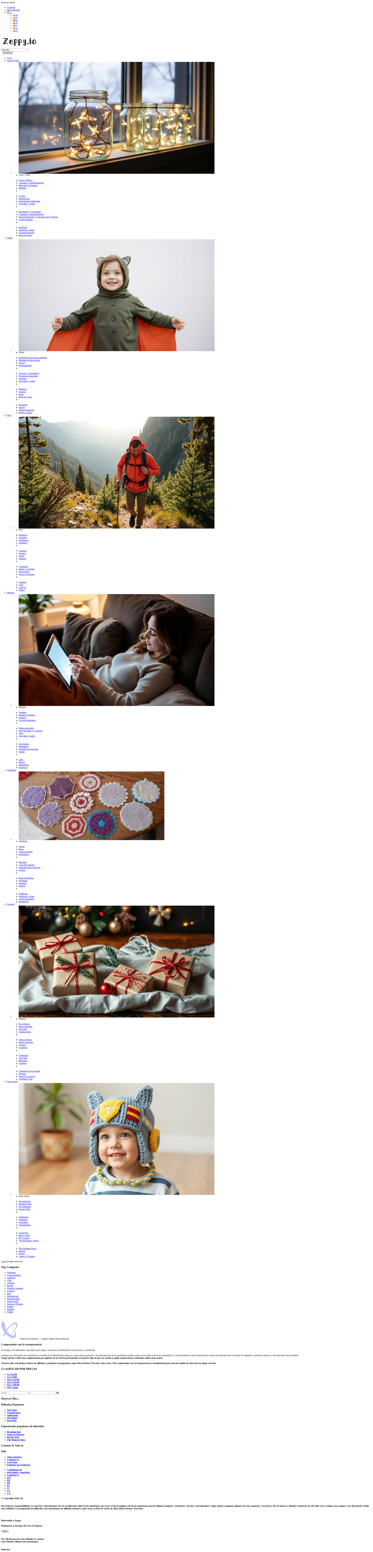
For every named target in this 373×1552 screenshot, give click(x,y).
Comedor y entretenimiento (31, 183)
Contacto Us (13, 1459)
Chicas (22, 363)
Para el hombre (25, 1026)
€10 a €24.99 (13, 1379)
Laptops (10, 1291)
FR (8, 1480)
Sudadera (23, 543)
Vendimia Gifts (25, 1079)
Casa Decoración (26, 865)
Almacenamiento (26, 232)
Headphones (13, 1296)
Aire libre (23, 1058)
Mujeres (10, 592)
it (16, 25)
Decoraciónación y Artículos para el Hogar (38, 217)
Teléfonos (23, 894)
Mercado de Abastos (28, 185)
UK (8, 1477)
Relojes (22, 886)
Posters (10, 1306)
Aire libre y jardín (27, 204)
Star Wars (12, 1410)
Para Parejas (24, 1024)
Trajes (21, 556)
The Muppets (25, 1206)
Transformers (25, 1201)
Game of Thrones (27, 1256)
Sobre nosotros (14, 1457)
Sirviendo (23, 880)
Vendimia (11, 770)
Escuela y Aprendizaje (29, 373)
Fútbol (22, 590)
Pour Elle (23, 1029)
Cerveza (22, 587)
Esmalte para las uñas (28, 749)
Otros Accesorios (26, 574)
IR (57, 1392)
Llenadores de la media (29, 1071)
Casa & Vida (13, 60)
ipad (9, 1293)
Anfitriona (23, 1055)
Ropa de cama (25, 235)
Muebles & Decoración (29, 360)
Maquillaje (23, 746)
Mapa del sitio (13, 10)
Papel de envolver (27, 1076)
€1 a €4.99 (12, 1374)
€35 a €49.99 (13, 1385)
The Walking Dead (27, 1248)
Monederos (24, 765)
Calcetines (23, 1222)
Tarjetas (22, 1074)
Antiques (11, 1278)
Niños (10, 238)
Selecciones (12, 1081)
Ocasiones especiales (28, 376)
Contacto (11, 7)
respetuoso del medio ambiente (33, 357)
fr (16, 18)
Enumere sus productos (18, 1465)
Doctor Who (24, 1209)
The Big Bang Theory (29, 1240)
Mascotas (23, 227)
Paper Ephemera (26, 878)
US (8, 1491)
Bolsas (22, 762)
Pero (9, 415)
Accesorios (24, 744)
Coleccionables (26, 219)
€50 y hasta (12, 1387)
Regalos (10, 904)
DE (8, 1483)
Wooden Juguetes (15, 1288)
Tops (21, 733)
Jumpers (22, 558)
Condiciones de (14, 1470)
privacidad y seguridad (18, 1472)
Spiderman (24, 1217)
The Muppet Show (16, 1440)
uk (16, 15)
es (10, 12)
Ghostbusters (25, 1225)
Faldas (22, 752)
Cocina (22, 196)
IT (8, 1488)
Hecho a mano (25, 412)
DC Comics (24, 1238)
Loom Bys (23, 1233)
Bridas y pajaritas (27, 569)
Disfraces (23, 535)
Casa (9, 58)
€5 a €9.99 (12, 1377)
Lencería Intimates (27, 720)
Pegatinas (23, 405)
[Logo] (29, 47)
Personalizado (25, 365)
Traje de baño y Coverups (30, 731)
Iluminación (24, 198)
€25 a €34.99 (13, 1382)
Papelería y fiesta (26, 230)
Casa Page (12, 1462)
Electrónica (24, 854)
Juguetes (23, 378)
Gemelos (23, 537)
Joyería (22, 870)
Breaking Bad (25, 1204)
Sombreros (24, 540)
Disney (22, 1254)
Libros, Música (25, 180)
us (16, 28)
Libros (22, 846)
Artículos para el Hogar (29, 867)
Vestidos (22, 712)
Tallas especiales (26, 728)
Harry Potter (24, 1235)
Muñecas (23, 389)
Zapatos (22, 391)
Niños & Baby (25, 1039)
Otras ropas (24, 571)
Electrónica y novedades (30, 211)
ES (8, 1485)
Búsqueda (7, 53)
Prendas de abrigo (27, 715)
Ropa (21, 394)
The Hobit (12, 1418)
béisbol (22, 1251)
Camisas (22, 551)
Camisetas (23, 566)
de (16, 20)
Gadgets (22, 582)
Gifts (21, 585)
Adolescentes (25, 1032)
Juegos (22, 407)
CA (8, 1493)
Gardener (23, 1047)
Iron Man (12, 1420)
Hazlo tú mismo (26, 1042)
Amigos (22, 1045)
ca (16, 31)
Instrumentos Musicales (29, 201)
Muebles (23, 188)
